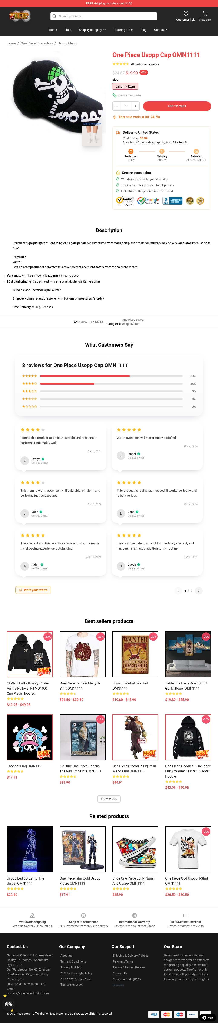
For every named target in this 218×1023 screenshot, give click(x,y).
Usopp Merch (67, 43)
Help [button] (210, 1017)
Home (11, 43)
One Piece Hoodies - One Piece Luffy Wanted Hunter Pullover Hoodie (188, 771)
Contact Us (120, 973)
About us (66, 955)
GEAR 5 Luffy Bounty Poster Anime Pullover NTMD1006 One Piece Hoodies (28, 688)
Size (115, 79)
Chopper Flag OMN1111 (25, 766)
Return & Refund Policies (129, 967)
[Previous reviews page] (178, 591)
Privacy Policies (70, 967)
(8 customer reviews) (145, 64)
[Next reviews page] (199, 591)
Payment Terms (123, 961)
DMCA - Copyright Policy (76, 973)
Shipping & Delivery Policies (130, 955)
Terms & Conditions (73, 961)
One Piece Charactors (37, 43)
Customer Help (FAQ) (127, 979)
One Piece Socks (132, 319)
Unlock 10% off (8, 1004)
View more (109, 799)
